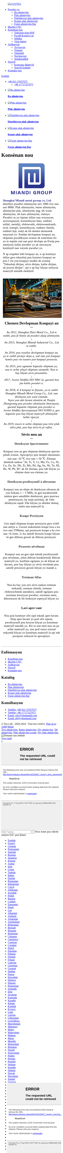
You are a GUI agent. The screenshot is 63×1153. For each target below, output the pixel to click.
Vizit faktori (20, 41)
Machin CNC (15, 27)
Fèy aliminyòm (45, 729)
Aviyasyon (19, 47)
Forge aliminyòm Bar (25, 24)
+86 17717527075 (23, 84)
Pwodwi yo (14, 9)
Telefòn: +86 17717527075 (22, 712)
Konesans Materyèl (24, 64)
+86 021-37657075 (17, 81)
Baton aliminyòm (27, 729)
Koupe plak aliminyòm (26, 21)
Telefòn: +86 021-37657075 (22, 709)
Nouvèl (11, 61)
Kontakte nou (15, 70)
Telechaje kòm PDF (24, 32)
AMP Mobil (7, 726)
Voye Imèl (6, 738)
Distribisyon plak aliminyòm (28, 18)
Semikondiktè (21, 59)
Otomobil (19, 53)
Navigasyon (20, 56)
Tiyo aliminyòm (9, 729)
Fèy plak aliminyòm (48, 732)
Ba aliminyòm (21, 12)
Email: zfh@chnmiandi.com (22, 718)
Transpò (18, 50)
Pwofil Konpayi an (24, 35)
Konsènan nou (15, 29)
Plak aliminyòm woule (24, 732)
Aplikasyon (14, 44)
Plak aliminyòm (22, 15)
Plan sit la (51, 723)
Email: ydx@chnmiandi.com (22, 715)
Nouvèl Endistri (22, 67)
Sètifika (18, 38)
